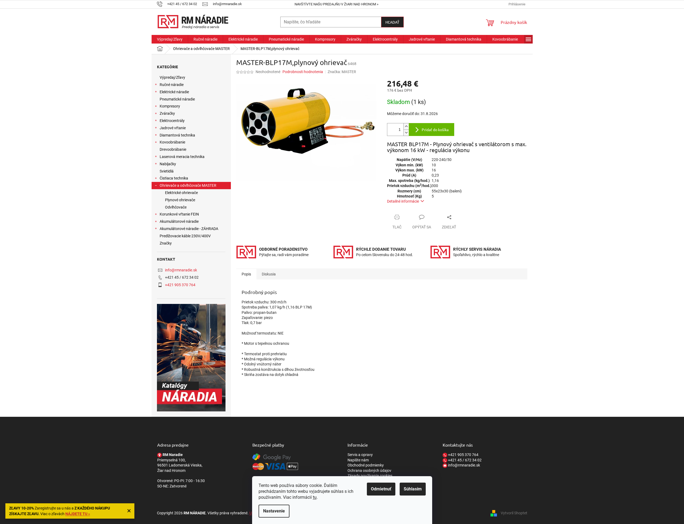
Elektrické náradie (174, 92)
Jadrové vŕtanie (173, 128)
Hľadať (392, 22)
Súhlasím (413, 488)
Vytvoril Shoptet (514, 513)
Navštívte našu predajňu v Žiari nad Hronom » (336, 4)
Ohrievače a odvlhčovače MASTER (188, 185)
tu (315, 497)
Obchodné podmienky (366, 465)
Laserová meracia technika (182, 157)
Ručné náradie (172, 84)
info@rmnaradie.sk (181, 270)
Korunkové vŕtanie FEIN (179, 214)
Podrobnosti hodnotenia (302, 72)
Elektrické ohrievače (181, 193)
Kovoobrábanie (172, 142)
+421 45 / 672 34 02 (464, 460)
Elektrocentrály (172, 121)
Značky (166, 243)
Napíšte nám (358, 460)
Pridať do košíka (435, 129)
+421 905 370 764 (180, 285)
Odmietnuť (381, 488)
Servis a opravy (360, 455)
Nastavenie (274, 511)
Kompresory (170, 106)
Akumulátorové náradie (179, 221)
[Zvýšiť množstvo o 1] (406, 126)
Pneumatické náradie (177, 99)
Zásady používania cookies (370, 475)
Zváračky (167, 113)
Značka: (342, 72)
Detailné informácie (403, 201)
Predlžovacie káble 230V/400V (185, 236)
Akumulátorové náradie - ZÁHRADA (189, 229)
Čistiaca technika (174, 178)
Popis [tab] (246, 274)
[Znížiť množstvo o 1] (406, 133)
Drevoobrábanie (173, 149)
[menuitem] (170, 39)
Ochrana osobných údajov (369, 470)
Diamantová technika (177, 135)
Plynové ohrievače (180, 200)
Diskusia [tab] (269, 274)
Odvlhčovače (176, 207)
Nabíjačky (168, 164)
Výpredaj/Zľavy (172, 77)
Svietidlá (167, 171)
